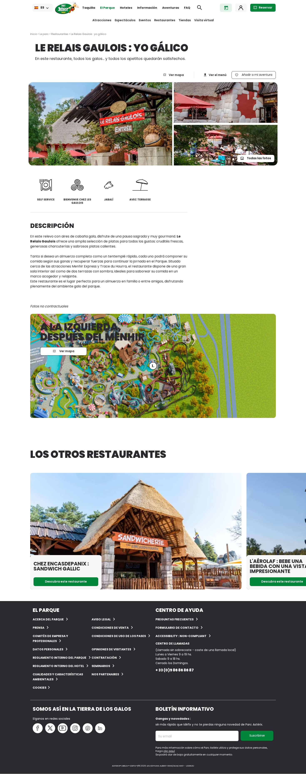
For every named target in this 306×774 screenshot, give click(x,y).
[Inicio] (67, 8)
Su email (165, 736)
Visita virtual (204, 20)
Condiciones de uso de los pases (119, 636)
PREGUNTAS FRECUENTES (174, 619)
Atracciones (101, 20)
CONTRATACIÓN (104, 658)
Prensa (38, 628)
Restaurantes (164, 20)
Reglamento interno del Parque (59, 658)
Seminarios (101, 666)
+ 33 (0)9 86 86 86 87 (174, 670)
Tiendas (185, 20)
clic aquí (169, 751)
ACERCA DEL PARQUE (48, 619)
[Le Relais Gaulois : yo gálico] (101, 123)
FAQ (187, 8)
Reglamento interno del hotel (58, 666)
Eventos (145, 20)
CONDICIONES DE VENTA (110, 628)
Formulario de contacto (176, 628)
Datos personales (48, 649)
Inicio (33, 34)
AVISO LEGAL (101, 619)
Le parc (44, 34)
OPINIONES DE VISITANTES (111, 649)
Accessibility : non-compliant (180, 636)
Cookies (39, 688)
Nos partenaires (105, 674)
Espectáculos (125, 20)
